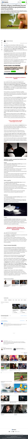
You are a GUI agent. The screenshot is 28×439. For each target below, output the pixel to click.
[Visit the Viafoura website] (25, 352)
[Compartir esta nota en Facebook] (1, 40)
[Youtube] (13, 431)
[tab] (4, 320)
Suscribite (23, 2)
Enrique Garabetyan (9, 40)
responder (4, 344)
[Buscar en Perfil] (26, 0)
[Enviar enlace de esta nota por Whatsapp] (1, 45)
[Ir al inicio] (5, 2)
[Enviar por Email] (1, 47)
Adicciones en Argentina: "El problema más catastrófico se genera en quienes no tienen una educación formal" (15, 228)
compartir (23, 344)
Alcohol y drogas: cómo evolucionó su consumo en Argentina (15, 78)
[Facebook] (9, 431)
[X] (11, 431)
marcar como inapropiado (25, 326)
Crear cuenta (25, 315)
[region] (14, 334)
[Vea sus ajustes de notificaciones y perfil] (26, 2)
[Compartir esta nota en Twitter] (1, 43)
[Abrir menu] (1, 2)
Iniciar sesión (22, 315)
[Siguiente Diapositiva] (26, 308)
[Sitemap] (18, 431)
